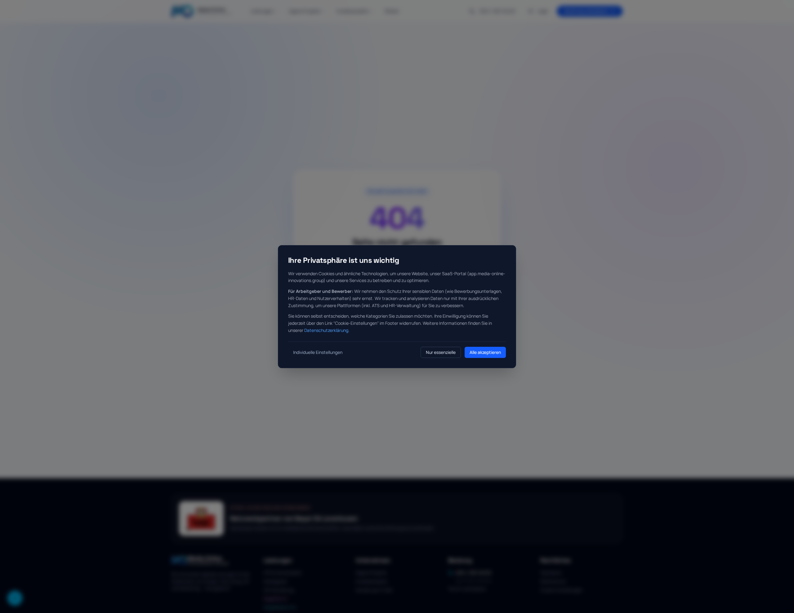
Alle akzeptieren (485, 352)
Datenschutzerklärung (326, 330)
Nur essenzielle (441, 352)
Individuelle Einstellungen (317, 352)
